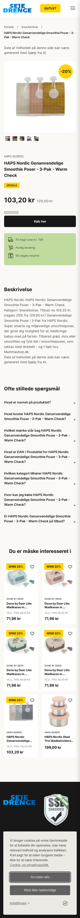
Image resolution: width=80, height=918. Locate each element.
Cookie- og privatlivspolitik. (29, 864)
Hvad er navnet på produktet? (27, 402)
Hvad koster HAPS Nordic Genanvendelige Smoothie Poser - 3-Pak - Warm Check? (37, 416)
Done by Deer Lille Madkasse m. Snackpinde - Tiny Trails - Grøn (19, 675)
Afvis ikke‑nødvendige (40, 890)
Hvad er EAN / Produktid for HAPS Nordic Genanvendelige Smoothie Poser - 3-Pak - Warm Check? (37, 457)
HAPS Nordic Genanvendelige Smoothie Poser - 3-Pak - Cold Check (21, 742)
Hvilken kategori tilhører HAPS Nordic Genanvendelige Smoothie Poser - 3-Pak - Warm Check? (37, 478)
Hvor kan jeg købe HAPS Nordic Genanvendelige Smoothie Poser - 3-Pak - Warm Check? (37, 500)
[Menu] (73, 8)
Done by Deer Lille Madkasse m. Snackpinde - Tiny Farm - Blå (19, 609)
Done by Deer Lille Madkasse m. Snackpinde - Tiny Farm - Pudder (57, 609)
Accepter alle (40, 877)
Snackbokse (29, 27)
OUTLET (50, 8)
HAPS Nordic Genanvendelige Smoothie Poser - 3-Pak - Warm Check (39, 35)
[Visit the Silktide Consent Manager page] (65, 903)
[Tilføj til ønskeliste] (32, 566)
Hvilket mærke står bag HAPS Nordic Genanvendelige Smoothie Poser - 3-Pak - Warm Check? (37, 435)
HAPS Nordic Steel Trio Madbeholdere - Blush (59, 740)
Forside (9, 27)
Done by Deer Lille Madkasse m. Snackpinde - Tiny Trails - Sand (57, 675)
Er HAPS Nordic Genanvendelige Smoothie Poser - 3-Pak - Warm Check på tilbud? (37, 518)
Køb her (40, 221)
